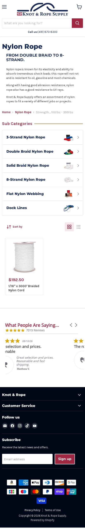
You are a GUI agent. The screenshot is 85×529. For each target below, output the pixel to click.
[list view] (78, 226)
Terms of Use (53, 510)
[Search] (77, 23)
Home (6, 112)
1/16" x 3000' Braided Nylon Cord (23, 288)
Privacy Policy (32, 510)
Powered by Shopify (42, 520)
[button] (71, 325)
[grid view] (69, 226)
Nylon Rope (23, 112)
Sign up (64, 459)
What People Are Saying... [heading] (32, 325)
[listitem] (36, 356)
